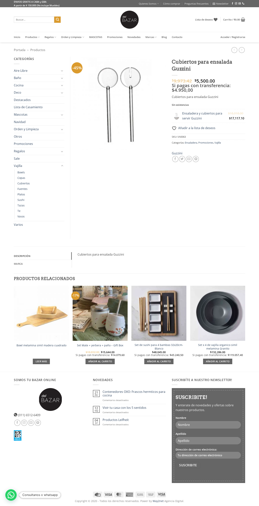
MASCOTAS (95, 37)
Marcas (149, 37)
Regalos (49, 37)
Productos (31, 37)
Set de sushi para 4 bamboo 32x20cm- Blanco (159, 346)
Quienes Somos (147, 3)
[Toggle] (62, 70)
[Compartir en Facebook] (175, 159)
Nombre (181, 418)
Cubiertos (23, 183)
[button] (220, 3)
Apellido (181, 434)
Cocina (19, 85)
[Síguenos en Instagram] (236, 3)
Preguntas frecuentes (196, 3)
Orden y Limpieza (71, 37)
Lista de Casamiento (28, 107)
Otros (18, 136)
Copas (21, 178)
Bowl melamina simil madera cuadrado (41, 345)
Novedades (133, 37)
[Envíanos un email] (240, 3)
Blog (164, 37)
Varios (18, 225)
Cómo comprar (171, 3)
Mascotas (20, 114)
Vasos (21, 216)
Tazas (21, 205)
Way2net (158, 501)
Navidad (20, 122)
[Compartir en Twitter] (182, 159)
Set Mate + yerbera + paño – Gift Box (100, 345)
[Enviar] (57, 20)
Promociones (114, 37)
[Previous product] (242, 50)
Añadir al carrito (100, 361)
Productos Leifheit (116, 420)
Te (18, 211)
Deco (17, 92)
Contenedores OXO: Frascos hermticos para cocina (134, 393)
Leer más (41, 361)
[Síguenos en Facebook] (232, 3)
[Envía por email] (189, 159)
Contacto (177, 37)
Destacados (22, 100)
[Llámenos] (243, 3)
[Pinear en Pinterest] (196, 159)
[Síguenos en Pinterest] (38, 423)
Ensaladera (191, 142)
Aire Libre (20, 71)
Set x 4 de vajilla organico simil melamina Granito (217, 346)
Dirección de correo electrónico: (196, 449)
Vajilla (217, 142)
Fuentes (22, 189)
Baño (17, 78)
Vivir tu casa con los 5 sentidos (124, 408)
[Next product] (234, 50)
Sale (17, 158)
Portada (19, 50)
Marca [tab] (18, 263)
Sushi (20, 200)
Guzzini (177, 153)
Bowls (21, 172)
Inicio (17, 37)
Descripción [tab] (22, 256)
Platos (21, 194)
